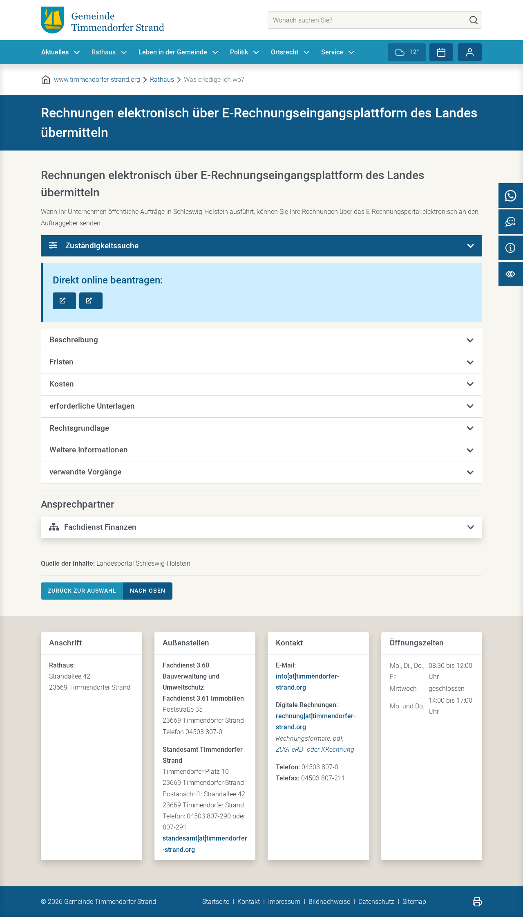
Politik (239, 52)
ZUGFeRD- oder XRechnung (315, 749)
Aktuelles (55, 52)
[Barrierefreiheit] (510, 274)
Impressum (284, 902)
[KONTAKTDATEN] (510, 248)
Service (332, 52)
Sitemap (414, 902)
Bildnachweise (329, 902)
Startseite (215, 902)
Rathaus (104, 52)
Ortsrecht (284, 52)
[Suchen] (473, 20)
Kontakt (248, 902)
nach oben (147, 590)
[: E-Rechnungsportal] (91, 301)
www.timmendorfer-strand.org (97, 79)
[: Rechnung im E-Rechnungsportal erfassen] (64, 301)
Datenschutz (376, 902)
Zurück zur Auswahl (82, 590)
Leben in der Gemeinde (173, 52)
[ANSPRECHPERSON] (510, 221)
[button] (261, 340)
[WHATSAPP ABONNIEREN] (510, 195)
